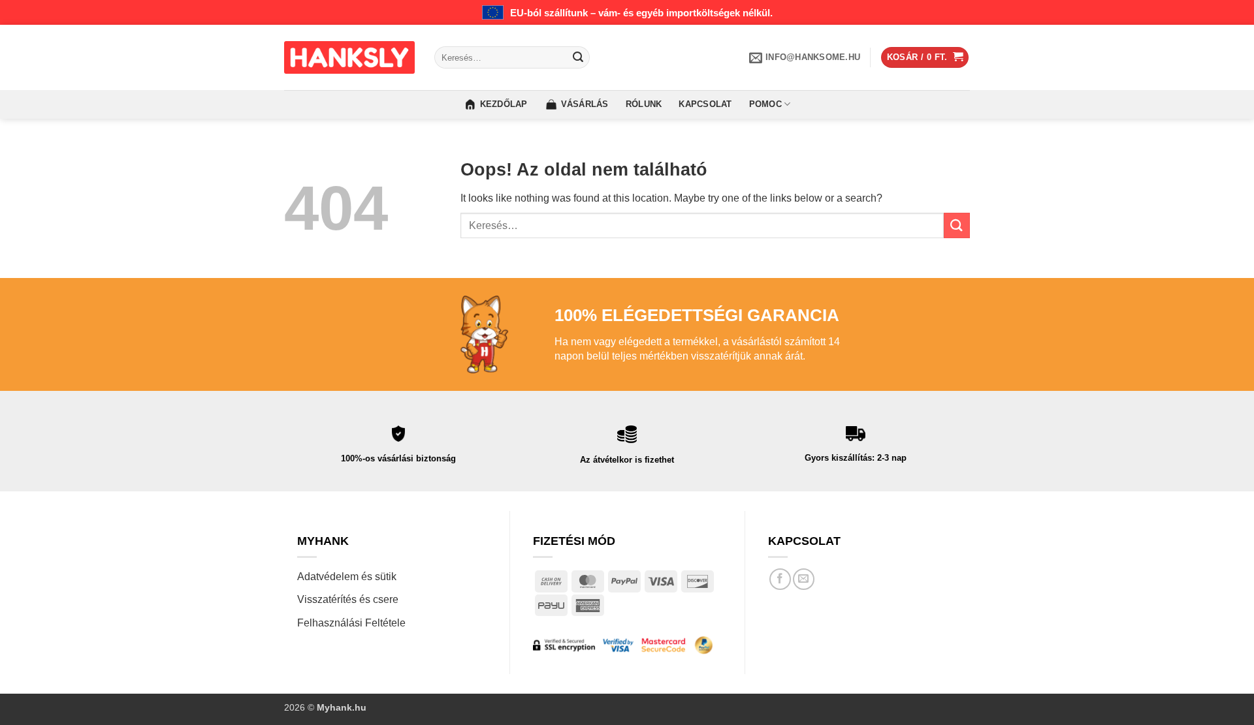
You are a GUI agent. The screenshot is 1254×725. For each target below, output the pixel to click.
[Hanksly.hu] (349, 57)
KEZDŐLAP (504, 104)
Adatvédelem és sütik (346, 576)
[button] (925, 58)
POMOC (765, 104)
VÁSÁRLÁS (585, 104)
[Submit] (578, 57)
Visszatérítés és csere (347, 599)
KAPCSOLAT (705, 104)
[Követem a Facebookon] (780, 579)
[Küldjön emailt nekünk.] (803, 579)
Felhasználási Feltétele (351, 622)
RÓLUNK (644, 104)
